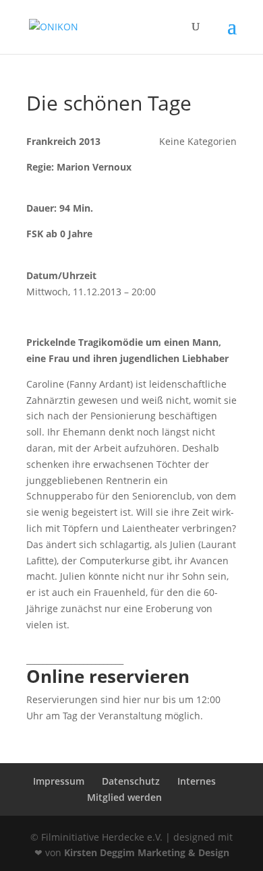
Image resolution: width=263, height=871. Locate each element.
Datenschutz (131, 781)
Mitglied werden (124, 797)
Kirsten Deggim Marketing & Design (146, 852)
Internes (196, 781)
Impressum (58, 781)
